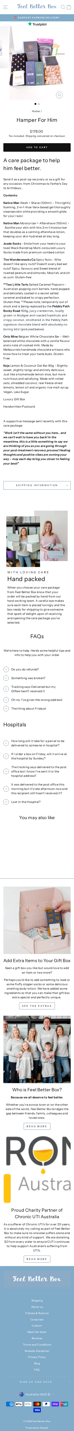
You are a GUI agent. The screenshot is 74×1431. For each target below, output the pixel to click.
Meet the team (37, 1332)
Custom (37, 1325)
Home (36, 111)
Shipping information (37, 485)
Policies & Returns (37, 1313)
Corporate (37, 1319)
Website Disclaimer (37, 1350)
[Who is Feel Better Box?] (37, 1049)
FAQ (37, 1369)
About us (37, 1306)
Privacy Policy (37, 1357)
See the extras (37, 1005)
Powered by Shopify (37, 1427)
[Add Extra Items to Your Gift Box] (37, 920)
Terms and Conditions (37, 1344)
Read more (37, 1126)
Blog (37, 1363)
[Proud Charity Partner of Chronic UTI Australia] (37, 1170)
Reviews (37, 1338)
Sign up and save (36, 1382)
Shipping (30, 135)
